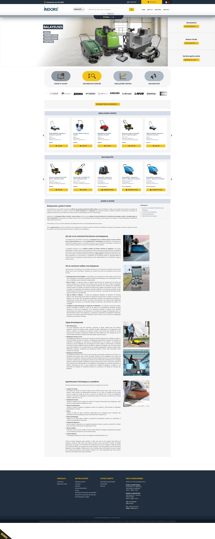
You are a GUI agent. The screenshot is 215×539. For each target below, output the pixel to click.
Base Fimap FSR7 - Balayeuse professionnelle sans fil (154, 178)
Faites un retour (191, 43)
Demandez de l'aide (191, 60)
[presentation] (43, 135)
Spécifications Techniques (149, 216)
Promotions (60, 482)
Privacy (77, 490)
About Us (150, 9)
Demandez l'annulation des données (85, 495)
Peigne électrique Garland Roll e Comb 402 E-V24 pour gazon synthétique (131, 179)
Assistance (158, 9)
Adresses (102, 486)
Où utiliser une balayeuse (149, 212)
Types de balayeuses (148, 214)
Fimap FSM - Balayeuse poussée (130, 133)
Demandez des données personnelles (85, 492)
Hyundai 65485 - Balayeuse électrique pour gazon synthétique (155, 134)
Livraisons (78, 484)
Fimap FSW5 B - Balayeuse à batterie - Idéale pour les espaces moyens (107, 179)
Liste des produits (191, 26)
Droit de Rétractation (81, 488)
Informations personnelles (107, 482)
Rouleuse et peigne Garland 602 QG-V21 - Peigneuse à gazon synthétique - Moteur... (82, 135)
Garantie (77, 486)
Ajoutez (59, 146)
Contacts (166, 9)
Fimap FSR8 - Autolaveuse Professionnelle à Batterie (56, 178)
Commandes (103, 484)
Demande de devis (132, 146)
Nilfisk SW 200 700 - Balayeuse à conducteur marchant (106, 134)
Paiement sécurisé (80, 482)
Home (143, 9)
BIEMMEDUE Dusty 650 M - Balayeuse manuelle (56, 134)
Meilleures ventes (62, 484)
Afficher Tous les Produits (107, 104)
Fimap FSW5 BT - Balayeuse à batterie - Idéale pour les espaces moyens (82, 179)
